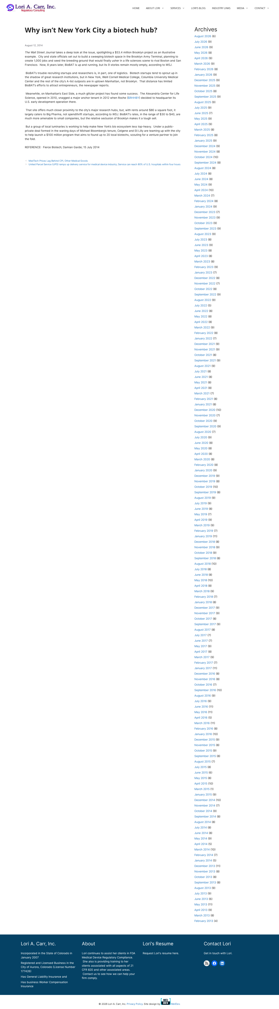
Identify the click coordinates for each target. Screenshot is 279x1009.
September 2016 (205, 690)
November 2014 (204, 805)
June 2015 (201, 772)
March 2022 (202, 327)
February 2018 (203, 596)
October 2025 (203, 91)
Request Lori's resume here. (161, 953)
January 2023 (203, 272)
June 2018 (201, 574)
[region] (42, 986)
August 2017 (202, 629)
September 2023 (205, 228)
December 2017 (204, 607)
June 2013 (201, 899)
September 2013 (205, 882)
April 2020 (201, 453)
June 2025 (201, 113)
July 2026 (200, 41)
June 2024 (201, 179)
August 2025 (202, 102)
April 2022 (201, 322)
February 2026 (203, 69)
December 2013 (204, 866)
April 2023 (201, 256)
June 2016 (201, 706)
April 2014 (200, 844)
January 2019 (203, 536)
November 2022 (204, 283)
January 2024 (203, 206)
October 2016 (203, 684)
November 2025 (204, 85)
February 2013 (203, 921)
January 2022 (203, 338)
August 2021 (202, 366)
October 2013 (203, 877)
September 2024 (205, 162)
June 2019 (201, 508)
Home (136, 8)
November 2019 (204, 481)
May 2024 (200, 184)
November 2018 (204, 547)
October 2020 (203, 420)
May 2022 (200, 316)
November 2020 (205, 415)
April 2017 (200, 651)
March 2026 (202, 63)
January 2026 (203, 74)
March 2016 (202, 723)
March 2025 (202, 129)
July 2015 (200, 767)
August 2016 (202, 695)
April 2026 (201, 58)
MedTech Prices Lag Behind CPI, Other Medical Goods (58, 160)
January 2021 (203, 404)
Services (175, 8)
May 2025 (200, 118)
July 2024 (200, 173)
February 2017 (203, 662)
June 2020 (201, 442)
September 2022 (205, 294)
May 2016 (200, 712)
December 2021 (204, 344)
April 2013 (200, 910)
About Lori (153, 8)
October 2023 (203, 223)
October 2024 (203, 157)
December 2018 (204, 541)
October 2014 (203, 811)
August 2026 (202, 36)
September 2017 (205, 624)
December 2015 (204, 739)
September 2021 (205, 360)
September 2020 (205, 426)
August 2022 (202, 300)
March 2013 (202, 915)
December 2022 (204, 278)
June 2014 (201, 833)
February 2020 (203, 464)
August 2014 (202, 822)
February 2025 (203, 135)
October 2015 (203, 750)
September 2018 (205, 558)
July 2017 (200, 635)
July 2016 (200, 701)
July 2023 (200, 239)
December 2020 (204, 409)
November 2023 (205, 217)
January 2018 (203, 602)
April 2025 (201, 124)
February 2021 (203, 398)
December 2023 (204, 212)
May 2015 (200, 778)
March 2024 (202, 195)
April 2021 (200, 388)
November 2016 (204, 679)
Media (240, 8)
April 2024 (201, 190)
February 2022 (203, 333)
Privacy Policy (135, 1003)
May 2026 (200, 52)
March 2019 (202, 525)
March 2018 (202, 591)
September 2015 (205, 756)
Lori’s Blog (198, 8)
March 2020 (202, 459)
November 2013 (204, 871)
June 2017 (201, 640)
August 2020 (202, 431)
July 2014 (200, 827)
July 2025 (200, 107)
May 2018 (200, 580)
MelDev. (175, 1003)
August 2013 (202, 888)
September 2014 (205, 816)
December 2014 (204, 800)
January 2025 (203, 140)
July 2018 (200, 569)
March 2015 (202, 789)
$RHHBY (133, 97)
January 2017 (203, 668)
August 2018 (202, 563)
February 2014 (203, 855)
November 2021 (204, 349)
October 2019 (203, 486)
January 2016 (203, 734)
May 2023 (200, 250)
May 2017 (200, 646)
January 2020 (203, 470)
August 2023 (202, 234)
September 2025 (205, 96)
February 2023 (203, 267)
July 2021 (200, 371)
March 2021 (202, 393)
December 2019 (204, 475)
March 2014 (202, 849)
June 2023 (201, 245)
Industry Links (221, 8)
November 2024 (205, 151)
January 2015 (203, 794)
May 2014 (200, 838)
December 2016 (204, 673)
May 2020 (200, 448)
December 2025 (204, 80)
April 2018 (200, 585)
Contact (260, 8)
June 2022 (201, 311)
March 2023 (202, 261)
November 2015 (204, 745)
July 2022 (200, 305)
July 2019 (200, 503)
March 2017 (202, 657)
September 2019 (205, 492)
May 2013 (200, 904)
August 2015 (202, 761)
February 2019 (203, 530)
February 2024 (203, 201)
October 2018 (203, 552)
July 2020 (200, 437)
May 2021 (200, 382)
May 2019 (200, 514)
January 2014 (203, 860)
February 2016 (203, 728)
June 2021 (201, 377)
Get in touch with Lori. (218, 953)
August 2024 (202, 168)
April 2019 (200, 519)
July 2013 (200, 893)
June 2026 (201, 47)
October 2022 (203, 289)
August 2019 (202, 497)
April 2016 (200, 717)
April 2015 (200, 783)
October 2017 (203, 618)
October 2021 (203, 355)
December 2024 (204, 146)
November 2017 (204, 613)
